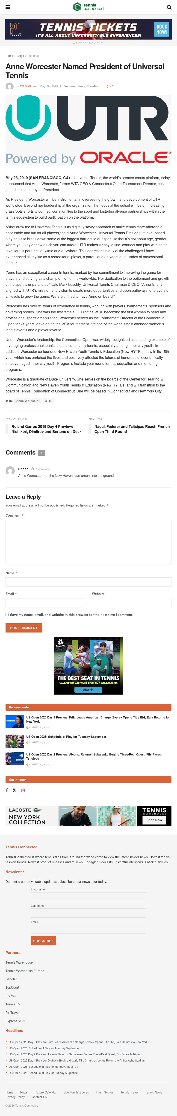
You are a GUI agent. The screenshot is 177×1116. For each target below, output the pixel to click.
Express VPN (15, 1021)
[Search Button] (169, 7)
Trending (93, 86)
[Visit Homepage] (88, 6)
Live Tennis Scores (76, 1092)
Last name (37, 906)
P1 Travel (12, 1012)
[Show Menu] (8, 7)
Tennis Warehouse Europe (25, 970)
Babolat (11, 979)
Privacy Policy (15, 1097)
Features (33, 55)
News (81, 86)
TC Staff (25, 86)
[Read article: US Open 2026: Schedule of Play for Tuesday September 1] (15, 741)
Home (9, 55)
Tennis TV (13, 1004)
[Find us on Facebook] (7, 790)
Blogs (20, 55)
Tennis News (153, 1092)
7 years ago (42, 469)
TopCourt (12, 987)
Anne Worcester (28, 401)
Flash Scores (105, 1092)
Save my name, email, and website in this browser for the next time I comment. (71, 614)
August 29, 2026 (38, 727)
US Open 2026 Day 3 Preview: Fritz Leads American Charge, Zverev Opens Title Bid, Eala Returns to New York (97, 719)
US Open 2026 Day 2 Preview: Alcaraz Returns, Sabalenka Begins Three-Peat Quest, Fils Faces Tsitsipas (93, 756)
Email (11, 593)
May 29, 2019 (49, 86)
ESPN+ (11, 995)
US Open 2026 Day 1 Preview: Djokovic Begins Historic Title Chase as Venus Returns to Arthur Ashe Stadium (77, 1060)
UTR (48, 401)
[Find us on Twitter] (14, 790)
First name (38, 889)
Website (98, 593)
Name (12, 573)
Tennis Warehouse (19, 962)
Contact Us (39, 1097)
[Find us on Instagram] (23, 790)
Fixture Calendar (45, 1092)
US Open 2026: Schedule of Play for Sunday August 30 (43, 1073)
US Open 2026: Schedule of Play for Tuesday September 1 (67, 736)
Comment (15, 515)
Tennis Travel (129, 1092)
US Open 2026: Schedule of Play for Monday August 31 (43, 1066)
